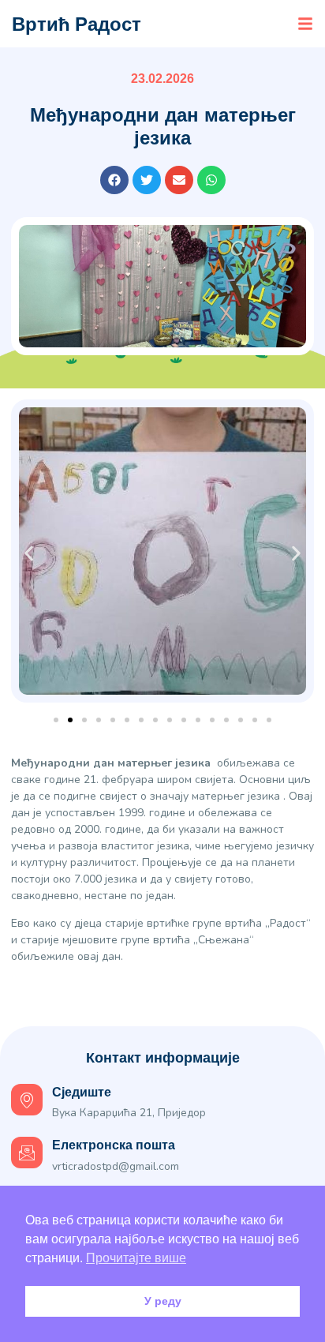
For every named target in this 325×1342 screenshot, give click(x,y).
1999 (131, 812)
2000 (86, 829)
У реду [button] (162, 1301)
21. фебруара (119, 779)
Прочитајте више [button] (136, 1258)
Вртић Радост (76, 24)
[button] (305, 24)
